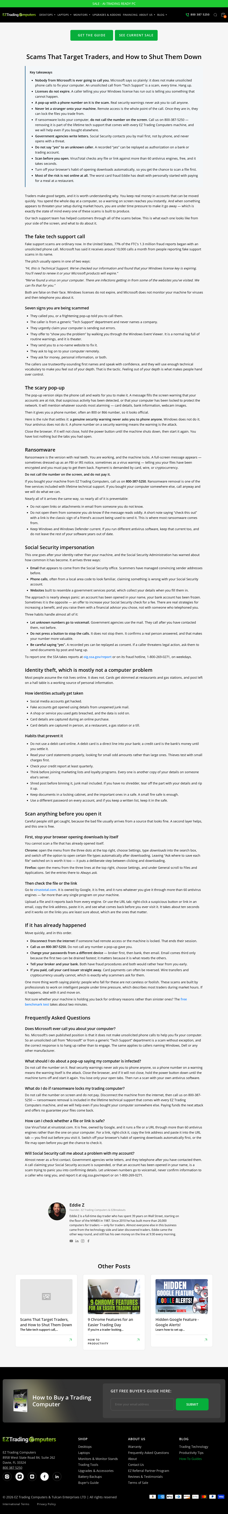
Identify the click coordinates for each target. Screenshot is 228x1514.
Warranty (135, 1446)
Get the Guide (91, 35)
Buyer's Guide (88, 1482)
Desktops (85, 1446)
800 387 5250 (12, 1467)
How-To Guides (190, 1459)
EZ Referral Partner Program (148, 1471)
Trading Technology (193, 1446)
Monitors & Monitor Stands (98, 1459)
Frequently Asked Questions (148, 1453)
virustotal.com (45, 890)
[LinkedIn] (77, 1241)
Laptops (84, 1453)
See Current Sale (136, 35)
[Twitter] (19, 1476)
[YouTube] (71, 1241)
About (132, 1459)
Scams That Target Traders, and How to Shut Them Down (46, 1322)
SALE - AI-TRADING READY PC (114, 3)
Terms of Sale (138, 1482)
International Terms (16, 1504)
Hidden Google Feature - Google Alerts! (177, 1322)
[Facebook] (88, 1241)
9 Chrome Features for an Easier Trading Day (110, 1322)
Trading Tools (88, 1464)
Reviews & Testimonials (145, 1476)
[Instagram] (82, 1241)
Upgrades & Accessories (96, 1471)
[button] (48, 15)
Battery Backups (90, 1476)
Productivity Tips (191, 1453)
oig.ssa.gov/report (98, 657)
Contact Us (136, 1464)
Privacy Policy (46, 1504)
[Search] (215, 15)
